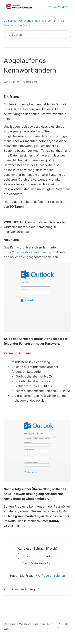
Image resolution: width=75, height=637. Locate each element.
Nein (48, 555)
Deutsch (63, 624)
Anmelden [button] (60, 7)
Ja (27, 555)
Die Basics (24, 25)
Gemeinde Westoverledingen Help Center (30, 20)
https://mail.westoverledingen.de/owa (30, 252)
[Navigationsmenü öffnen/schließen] (50, 7)
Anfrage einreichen (51, 575)
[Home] (19, 9)
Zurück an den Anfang (20, 589)
